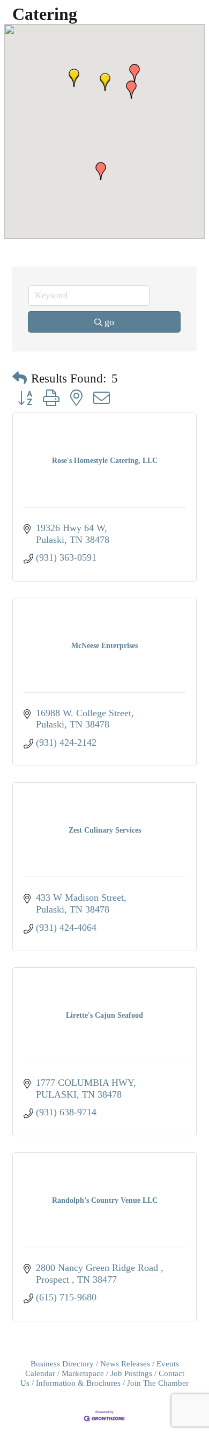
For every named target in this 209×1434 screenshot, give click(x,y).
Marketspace (83, 1373)
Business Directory (62, 1363)
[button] (105, 82)
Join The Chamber (158, 1382)
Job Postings (131, 1373)
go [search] (109, 322)
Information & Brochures (78, 1382)
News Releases (125, 1363)
